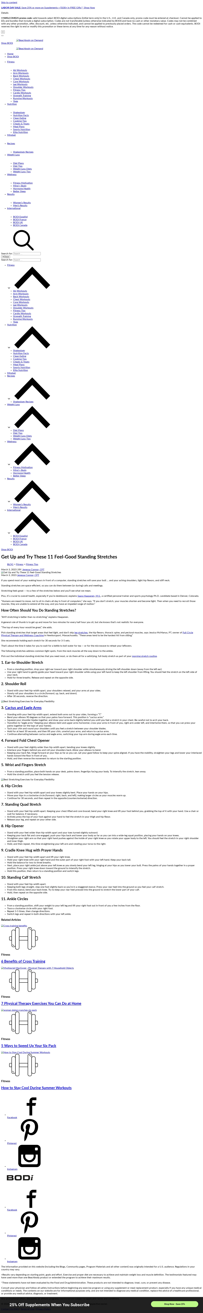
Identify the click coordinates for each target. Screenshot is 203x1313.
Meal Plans (19, 126)
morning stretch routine (144, 656)
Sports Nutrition (21, 129)
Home (10, 54)
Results (11, 194)
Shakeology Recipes (23, 152)
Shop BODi (7, 43)
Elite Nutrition (20, 132)
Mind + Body (19, 186)
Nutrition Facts (21, 115)
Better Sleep (19, 191)
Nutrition (12, 104)
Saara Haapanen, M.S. (89, 596)
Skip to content (9, 2)
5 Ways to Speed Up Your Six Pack (28, 1046)
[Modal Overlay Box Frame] (101, 1305)
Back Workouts (21, 76)
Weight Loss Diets (22, 169)
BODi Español (20, 217)
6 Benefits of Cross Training (23, 961)
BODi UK (18, 222)
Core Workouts (21, 81)
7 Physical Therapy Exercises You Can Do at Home (41, 1003)
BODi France (19, 219)
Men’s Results (20, 205)
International (14, 208)
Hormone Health (21, 188)
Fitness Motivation (23, 183)
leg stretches (81, 632)
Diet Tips (17, 166)
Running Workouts (23, 98)
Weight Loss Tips (22, 172)
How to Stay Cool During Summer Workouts (36, 1088)
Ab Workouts (20, 70)
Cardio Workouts (22, 93)
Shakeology (19, 112)
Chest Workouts (21, 79)
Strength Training (22, 95)
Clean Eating (19, 118)
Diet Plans (18, 163)
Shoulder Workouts (23, 87)
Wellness (11, 174)
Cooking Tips (20, 121)
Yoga (15, 101)
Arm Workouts (21, 73)
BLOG (10, 564)
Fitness (11, 62)
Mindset (11, 135)
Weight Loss (13, 155)
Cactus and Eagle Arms (23, 708)
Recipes (11, 143)
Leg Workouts (20, 84)
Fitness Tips (19, 90)
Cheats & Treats (21, 124)
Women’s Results (22, 203)
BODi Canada (20, 225)
